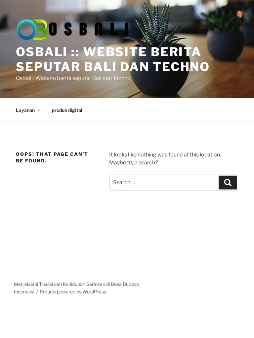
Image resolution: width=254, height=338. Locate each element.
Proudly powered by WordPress (73, 291)
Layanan (25, 110)
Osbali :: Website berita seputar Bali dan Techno (113, 59)
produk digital (67, 110)
